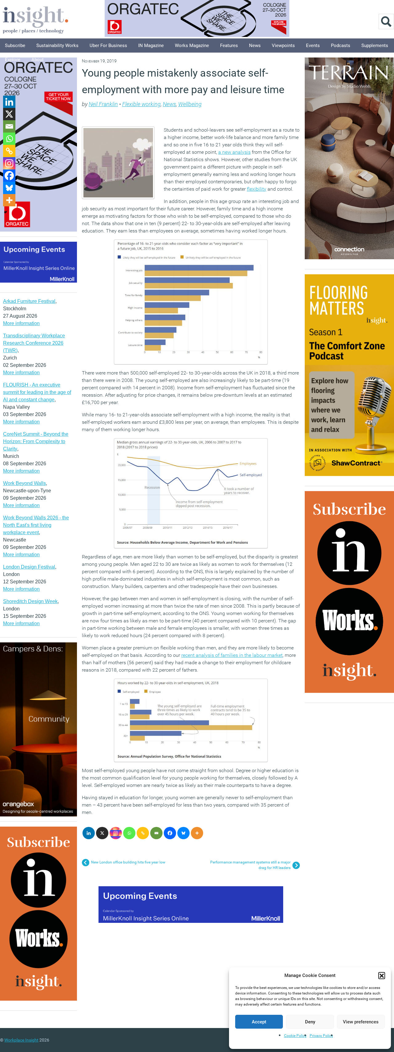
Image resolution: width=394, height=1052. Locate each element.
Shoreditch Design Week (30, 601)
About (37, 59)
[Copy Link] (143, 833)
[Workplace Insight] (35, 19)
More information (21, 323)
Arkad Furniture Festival (29, 301)
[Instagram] (116, 833)
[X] (102, 833)
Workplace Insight (21, 1040)
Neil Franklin (103, 104)
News (255, 45)
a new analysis (234, 152)
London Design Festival (29, 567)
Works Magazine (192, 45)
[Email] (156, 833)
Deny (310, 1022)
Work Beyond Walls (24, 483)
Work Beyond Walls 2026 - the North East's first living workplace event (36, 525)
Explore (12, 59)
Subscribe (15, 45)
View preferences (361, 1022)
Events (313, 45)
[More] (197, 833)
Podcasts (340, 45)
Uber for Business (108, 45)
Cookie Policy (295, 1036)
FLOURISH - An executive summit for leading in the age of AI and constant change (37, 392)
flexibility (256, 189)
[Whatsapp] (129, 833)
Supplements (374, 45)
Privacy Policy (321, 1036)
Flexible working (141, 104)
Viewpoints (283, 45)
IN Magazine (151, 45)
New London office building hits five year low (128, 862)
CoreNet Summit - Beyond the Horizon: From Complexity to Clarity (35, 441)
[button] (382, 975)
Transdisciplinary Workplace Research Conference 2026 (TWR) (34, 343)
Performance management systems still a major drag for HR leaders (250, 865)
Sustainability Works (57, 45)
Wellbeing (190, 104)
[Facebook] (170, 833)
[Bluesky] (183, 833)
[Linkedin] (88, 833)
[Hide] (5, 212)
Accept (259, 1022)
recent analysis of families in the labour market (232, 655)
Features (229, 45)
